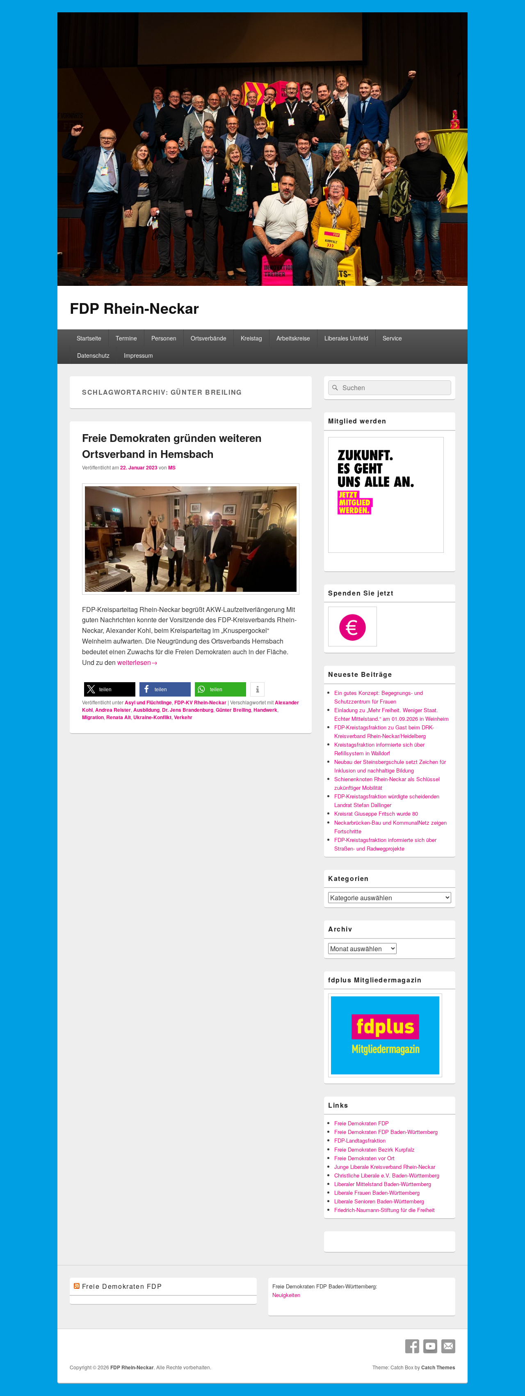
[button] (109, 689)
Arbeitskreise (293, 338)
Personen (163, 338)
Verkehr (183, 717)
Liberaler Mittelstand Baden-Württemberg (382, 1184)
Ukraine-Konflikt (152, 717)
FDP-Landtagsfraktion (360, 1140)
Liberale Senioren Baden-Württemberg (379, 1201)
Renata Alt (118, 717)
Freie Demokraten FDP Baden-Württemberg (386, 1132)
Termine (126, 338)
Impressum (138, 355)
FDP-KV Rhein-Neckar (200, 702)
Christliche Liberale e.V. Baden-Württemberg (386, 1175)
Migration (93, 717)
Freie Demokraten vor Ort (364, 1158)
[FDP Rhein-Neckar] (262, 283)
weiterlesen (137, 662)
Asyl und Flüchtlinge (148, 702)
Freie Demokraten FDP (361, 1123)
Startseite (89, 338)
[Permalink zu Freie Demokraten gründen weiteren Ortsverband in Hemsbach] (190, 598)
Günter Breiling (233, 709)
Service (392, 338)
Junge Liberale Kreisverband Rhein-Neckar (384, 1167)
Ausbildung (146, 709)
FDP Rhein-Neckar (134, 307)
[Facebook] (412, 1346)
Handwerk (265, 709)
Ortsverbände (208, 338)
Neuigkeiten (286, 1295)
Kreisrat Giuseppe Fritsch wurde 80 (376, 813)
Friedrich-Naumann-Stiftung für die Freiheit (384, 1210)
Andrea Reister (113, 709)
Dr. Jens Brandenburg (187, 709)
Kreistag (251, 338)
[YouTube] (430, 1346)
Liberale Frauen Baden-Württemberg (377, 1192)
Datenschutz (93, 355)
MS (172, 467)
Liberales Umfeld (346, 338)
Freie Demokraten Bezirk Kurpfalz (374, 1149)
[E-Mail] (448, 1346)
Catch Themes (438, 1367)
